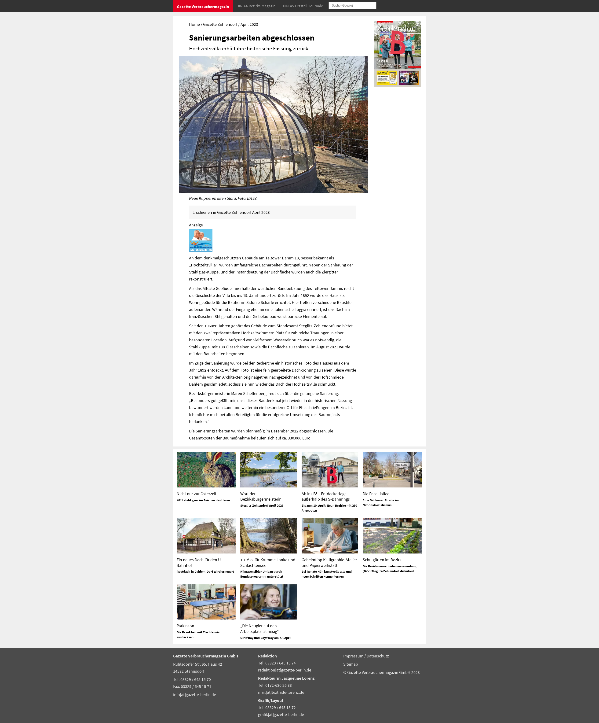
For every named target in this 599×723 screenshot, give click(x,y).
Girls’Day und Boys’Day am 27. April (265, 638)
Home (194, 24)
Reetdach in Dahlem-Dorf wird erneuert (205, 571)
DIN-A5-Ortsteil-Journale (303, 5)
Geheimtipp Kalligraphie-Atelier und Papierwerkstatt (329, 562)
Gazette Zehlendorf (220, 24)
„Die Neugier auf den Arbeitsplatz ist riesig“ (259, 628)
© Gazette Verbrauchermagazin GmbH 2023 (381, 672)
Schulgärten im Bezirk (382, 559)
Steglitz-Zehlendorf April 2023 (261, 505)
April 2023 (249, 24)
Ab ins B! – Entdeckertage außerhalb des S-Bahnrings (326, 496)
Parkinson (185, 625)
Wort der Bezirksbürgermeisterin (260, 496)
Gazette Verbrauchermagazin (203, 6)
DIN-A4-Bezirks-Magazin (256, 5)
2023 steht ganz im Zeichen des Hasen (203, 500)
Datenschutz (378, 656)
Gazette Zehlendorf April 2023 (243, 212)
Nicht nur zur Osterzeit (196, 493)
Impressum (353, 656)
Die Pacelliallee (376, 493)
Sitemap (350, 664)
